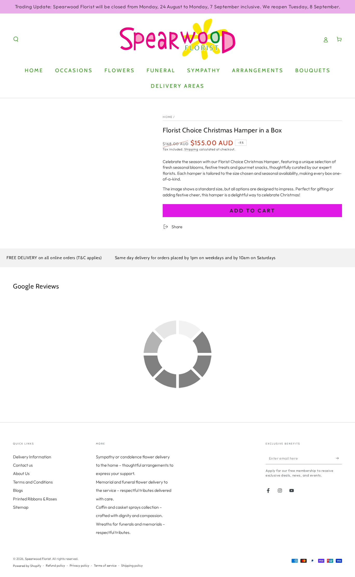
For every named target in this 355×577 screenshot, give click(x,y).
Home (167, 117)
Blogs (18, 490)
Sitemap (20, 507)
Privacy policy (79, 565)
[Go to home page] (177, 39)
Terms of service (105, 565)
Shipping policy (132, 565)
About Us (21, 473)
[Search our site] (16, 39)
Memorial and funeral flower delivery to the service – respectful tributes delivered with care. (133, 490)
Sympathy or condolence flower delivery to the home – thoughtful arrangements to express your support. (134, 465)
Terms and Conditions (33, 482)
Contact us (23, 465)
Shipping (191, 149)
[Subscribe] (339, 458)
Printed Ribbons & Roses (35, 498)
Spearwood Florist (38, 559)
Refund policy (55, 565)
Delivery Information (32, 456)
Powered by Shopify (27, 566)
